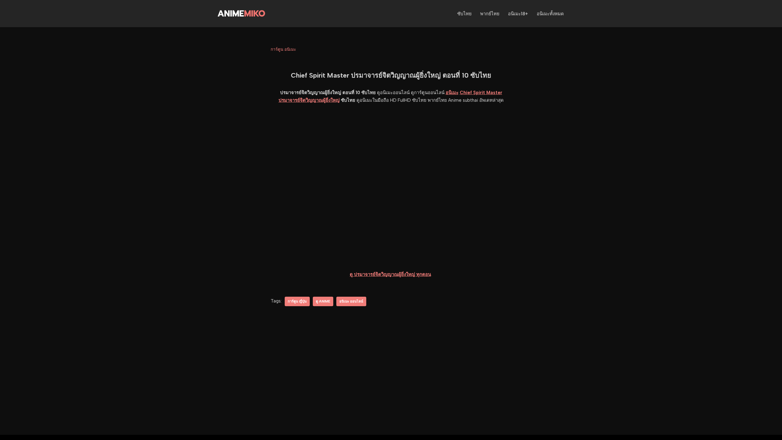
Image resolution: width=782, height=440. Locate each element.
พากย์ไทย (489, 13)
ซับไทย (464, 13)
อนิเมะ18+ (518, 13)
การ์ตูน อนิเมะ (283, 49)
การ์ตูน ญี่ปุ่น (297, 301)
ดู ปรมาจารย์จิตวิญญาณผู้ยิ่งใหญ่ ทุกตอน (390, 274)
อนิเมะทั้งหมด (550, 13)
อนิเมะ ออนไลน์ (351, 301)
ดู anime (323, 301)
